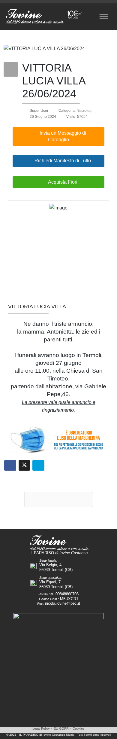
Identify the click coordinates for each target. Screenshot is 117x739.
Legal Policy (41, 728)
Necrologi (84, 110)
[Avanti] (76, 499)
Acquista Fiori (62, 182)
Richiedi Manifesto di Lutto (62, 160)
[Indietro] (42, 499)
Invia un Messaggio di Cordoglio (62, 136)
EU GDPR (61, 728)
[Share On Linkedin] (38, 465)
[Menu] (103, 16)
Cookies (79, 728)
